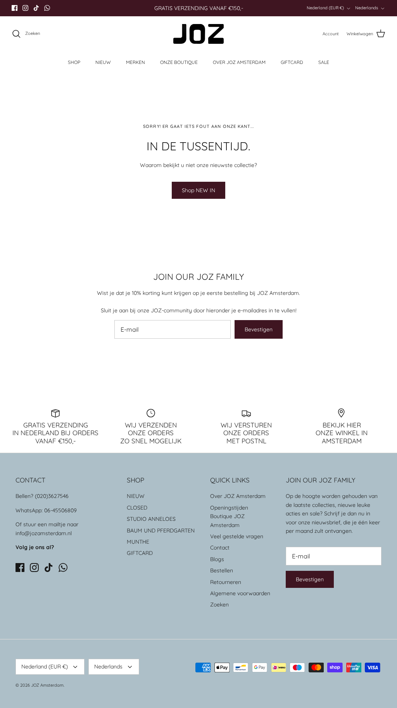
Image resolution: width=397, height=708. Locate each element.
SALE (323, 62)
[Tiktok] (36, 8)
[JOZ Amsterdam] (198, 34)
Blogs (217, 559)
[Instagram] (25, 8)
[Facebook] (14, 8)
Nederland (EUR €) (325, 7)
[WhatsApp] (47, 8)
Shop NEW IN (198, 190)
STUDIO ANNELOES (151, 518)
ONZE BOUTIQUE (179, 62)
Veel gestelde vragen (236, 536)
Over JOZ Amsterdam (238, 496)
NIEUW (103, 62)
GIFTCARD (292, 62)
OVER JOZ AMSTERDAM (239, 62)
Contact (220, 547)
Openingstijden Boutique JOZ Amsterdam (229, 516)
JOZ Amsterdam (47, 685)
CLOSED (137, 507)
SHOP (74, 62)
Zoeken (219, 604)
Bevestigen (259, 329)
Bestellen (221, 570)
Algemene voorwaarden (240, 593)
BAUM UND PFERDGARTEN (161, 530)
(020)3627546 (52, 496)
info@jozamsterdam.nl (44, 533)
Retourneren (225, 582)
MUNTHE (138, 541)
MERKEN (135, 62)
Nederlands (366, 7)
